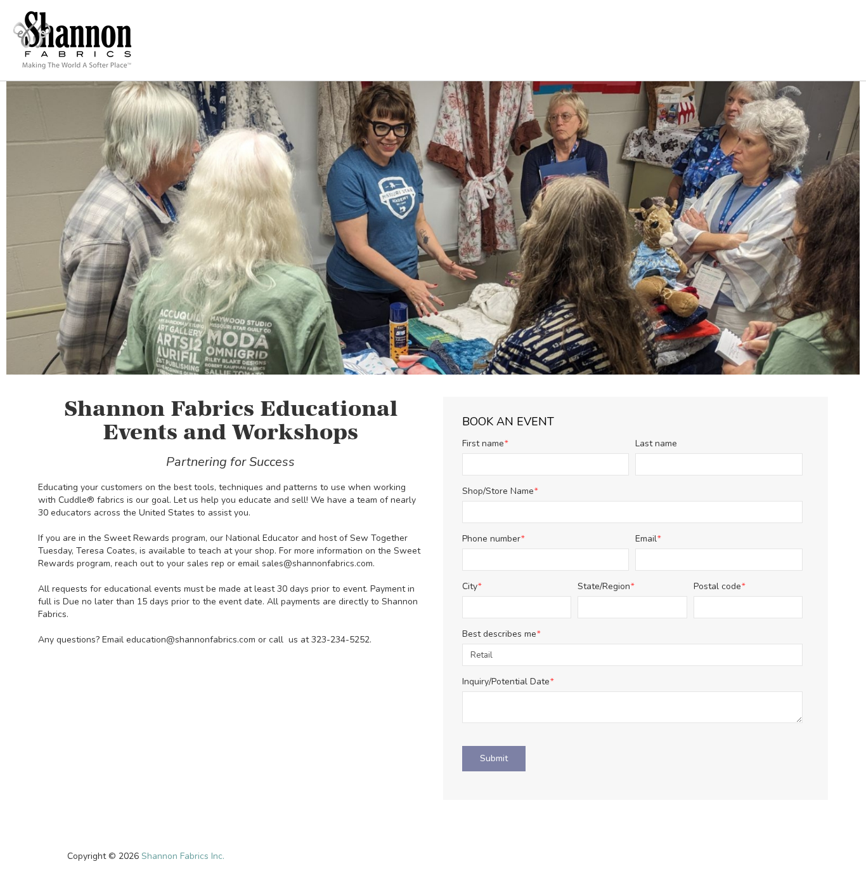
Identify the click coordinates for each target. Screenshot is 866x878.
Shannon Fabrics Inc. (182, 856)
